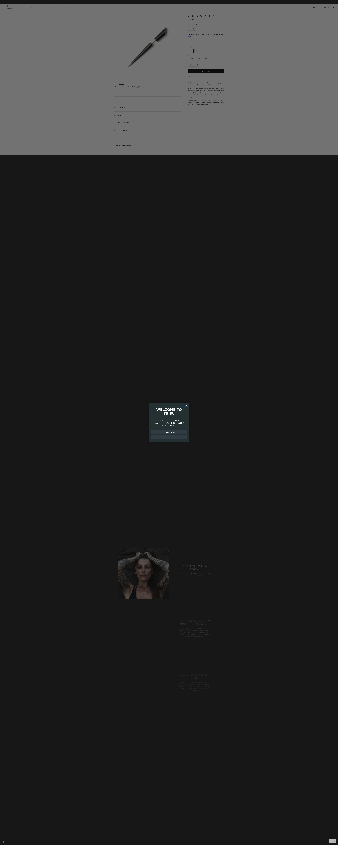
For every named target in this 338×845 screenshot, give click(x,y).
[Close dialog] (186, 405)
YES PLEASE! (169, 432)
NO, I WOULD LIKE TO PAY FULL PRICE (169, 437)
